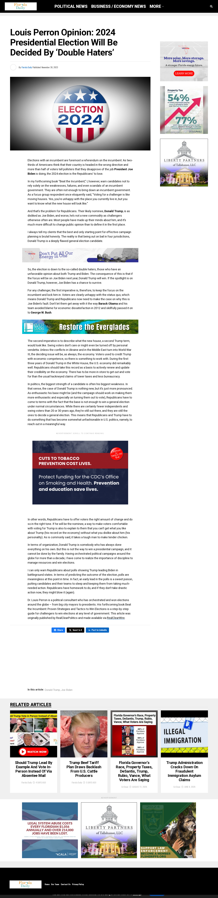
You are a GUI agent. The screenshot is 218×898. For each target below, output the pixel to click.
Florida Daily (27, 67)
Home (47, 884)
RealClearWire (116, 618)
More (155, 6)
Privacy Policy (78, 884)
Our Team (55, 884)
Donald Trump (52, 690)
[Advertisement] (80, 658)
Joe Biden (66, 690)
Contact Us (66, 884)
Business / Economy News (118, 6)
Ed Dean (124, 786)
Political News (71, 6)
